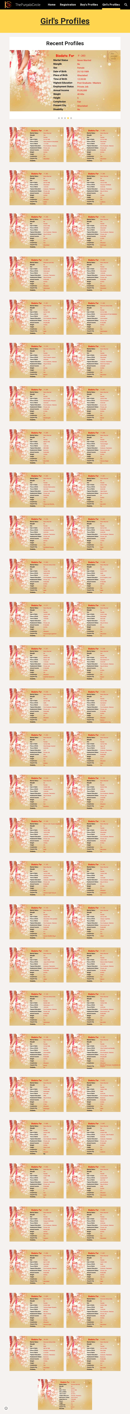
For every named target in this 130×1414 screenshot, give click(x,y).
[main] (64, 21)
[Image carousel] (64, 84)
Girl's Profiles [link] (111, 4)
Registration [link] (68, 4)
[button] (126, 5)
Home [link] (52, 4)
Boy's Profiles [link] (89, 4)
